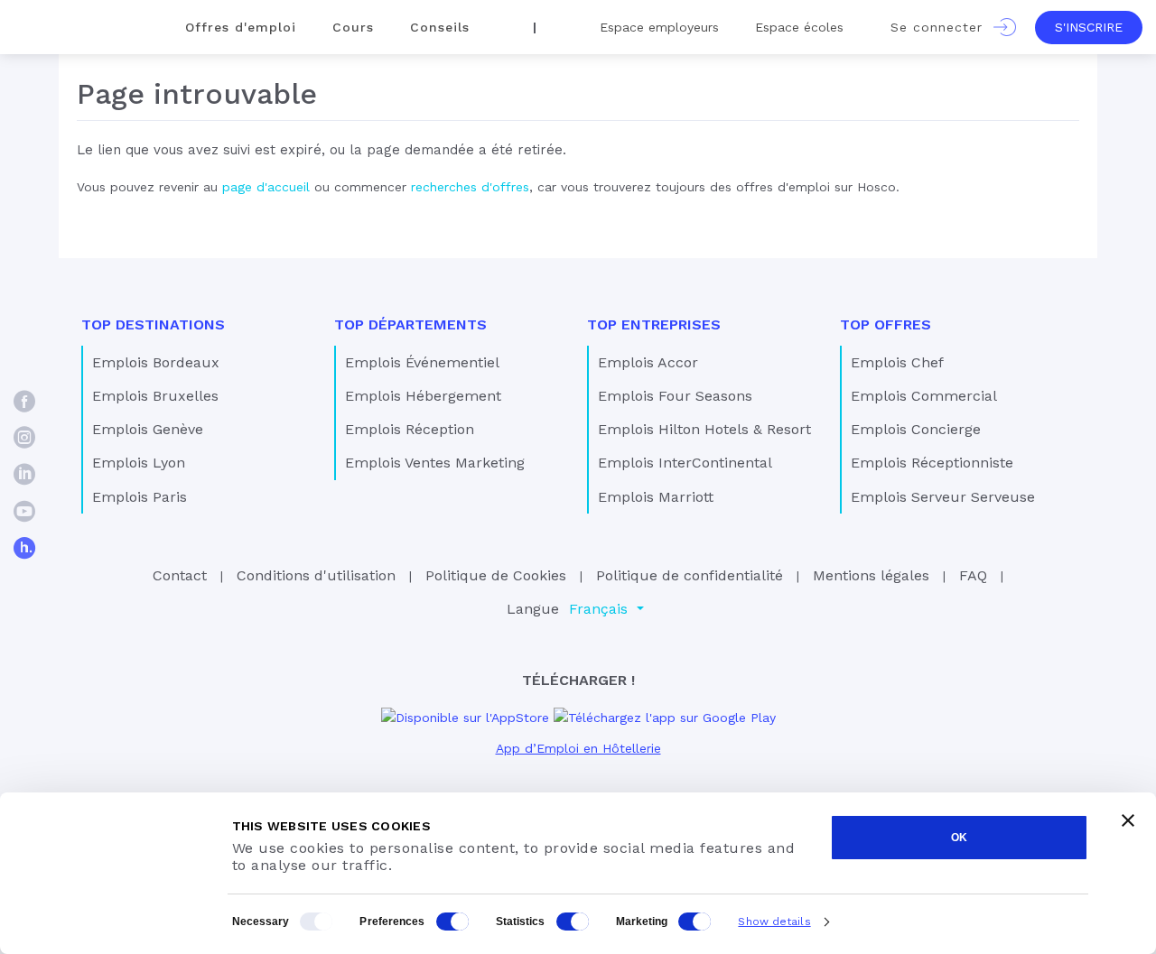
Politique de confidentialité (689, 575)
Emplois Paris (139, 496)
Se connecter (941, 27)
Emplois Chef (897, 362)
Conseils (440, 27)
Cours (353, 27)
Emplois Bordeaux (155, 362)
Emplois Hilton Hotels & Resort (704, 429)
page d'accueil (266, 187)
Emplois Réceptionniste (932, 462)
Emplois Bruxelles (155, 395)
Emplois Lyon (138, 462)
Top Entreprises (654, 324)
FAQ (973, 575)
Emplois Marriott (655, 496)
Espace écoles (799, 27)
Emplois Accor (648, 362)
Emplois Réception (409, 429)
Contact (180, 575)
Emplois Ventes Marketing (435, 462)
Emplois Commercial (924, 395)
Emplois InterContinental (685, 462)
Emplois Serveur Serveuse (943, 496)
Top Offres (885, 324)
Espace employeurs (659, 27)
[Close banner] (1128, 820)
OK (959, 837)
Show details (774, 921)
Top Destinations (153, 324)
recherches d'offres (470, 187)
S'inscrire (1089, 27)
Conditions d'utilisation (316, 575)
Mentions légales (871, 575)
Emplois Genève (147, 429)
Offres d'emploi (240, 27)
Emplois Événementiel (422, 362)
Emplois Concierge (916, 429)
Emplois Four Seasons (675, 395)
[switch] (452, 921)
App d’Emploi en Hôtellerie (578, 748)
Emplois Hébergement (423, 395)
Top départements (410, 324)
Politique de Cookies (495, 575)
